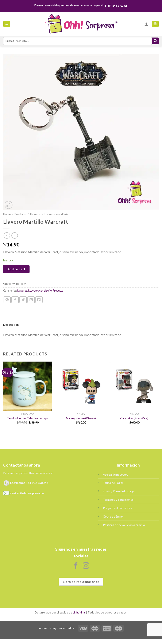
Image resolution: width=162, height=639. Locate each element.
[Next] (158, 396)
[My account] (146, 24)
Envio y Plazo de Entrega (119, 491)
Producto (20, 214)
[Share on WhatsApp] (7, 299)
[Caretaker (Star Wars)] (134, 386)
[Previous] (3, 396)
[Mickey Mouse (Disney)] (80, 386)
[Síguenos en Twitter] (113, 6)
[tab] (11, 325)
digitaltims (79, 612)
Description (11, 324)
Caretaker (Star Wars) (134, 418)
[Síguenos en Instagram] (109, 6)
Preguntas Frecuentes (117, 508)
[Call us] (121, 6)
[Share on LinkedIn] (39, 299)
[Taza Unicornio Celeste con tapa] (27, 386)
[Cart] (155, 24)
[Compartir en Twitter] (23, 299)
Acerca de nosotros (115, 474)
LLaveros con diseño (57, 214)
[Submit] (155, 41)
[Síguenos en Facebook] (105, 6)
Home (7, 214)
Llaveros (35, 214)
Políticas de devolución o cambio (124, 525)
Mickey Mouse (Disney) (81, 418)
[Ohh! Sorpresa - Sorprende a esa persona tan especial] (81, 24)
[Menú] (6, 24)
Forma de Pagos (113, 482)
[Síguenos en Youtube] (125, 6)
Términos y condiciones (118, 499)
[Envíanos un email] (117, 6)
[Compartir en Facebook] (15, 299)
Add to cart (16, 269)
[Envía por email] (31, 299)
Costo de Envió (113, 516)
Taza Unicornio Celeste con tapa (28, 418)
